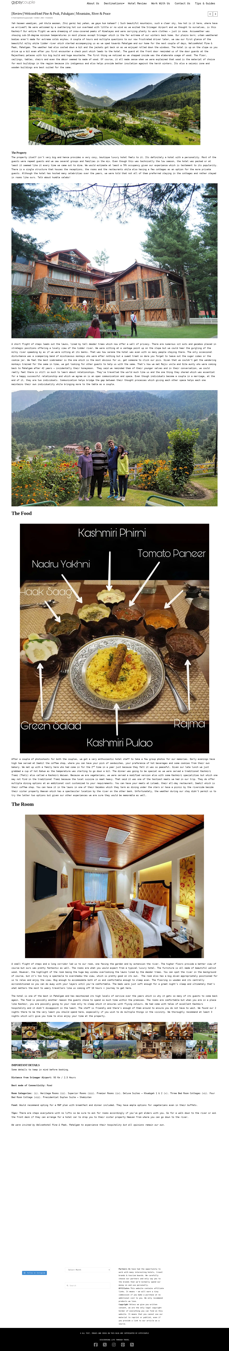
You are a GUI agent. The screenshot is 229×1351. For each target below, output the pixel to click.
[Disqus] (114, 1161)
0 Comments (49, 18)
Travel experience (18, 18)
